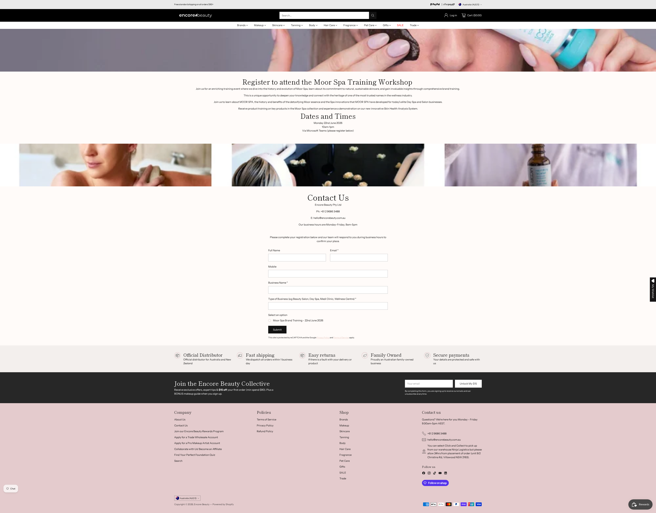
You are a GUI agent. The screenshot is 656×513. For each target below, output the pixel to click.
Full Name (274, 250)
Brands (343, 419)
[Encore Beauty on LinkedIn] (445, 473)
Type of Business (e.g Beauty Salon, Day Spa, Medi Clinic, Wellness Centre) (312, 298)
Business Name (278, 282)
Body (342, 443)
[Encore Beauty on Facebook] (424, 473)
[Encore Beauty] (195, 15)
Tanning (344, 437)
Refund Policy (265, 431)
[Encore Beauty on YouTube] (440, 473)
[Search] (373, 15)
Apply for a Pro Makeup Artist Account (197, 443)
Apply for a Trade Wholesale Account (196, 437)
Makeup (344, 425)
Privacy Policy (323, 337)
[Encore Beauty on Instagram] (429, 473)
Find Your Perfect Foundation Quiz (194, 454)
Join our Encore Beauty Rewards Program (199, 431)
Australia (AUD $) (471, 4)
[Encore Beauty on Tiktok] (435, 473)
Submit (277, 329)
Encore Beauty (202, 504)
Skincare (344, 431)
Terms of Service (341, 337)
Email (334, 250)
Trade (342, 478)
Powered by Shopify (223, 504)
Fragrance (345, 454)
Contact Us (181, 425)
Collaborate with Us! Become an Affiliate (198, 449)
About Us (179, 419)
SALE (342, 472)
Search (178, 460)
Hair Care (345, 449)
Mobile (272, 266)
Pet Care (344, 460)
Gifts (342, 466)
